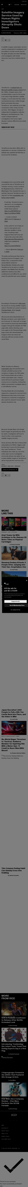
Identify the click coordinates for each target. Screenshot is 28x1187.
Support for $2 (15, 601)
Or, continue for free (15, 609)
